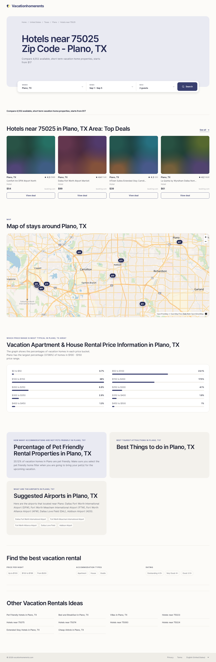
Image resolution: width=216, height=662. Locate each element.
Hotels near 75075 (16, 622)
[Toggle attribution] (206, 314)
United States (35, 22)
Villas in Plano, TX (118, 615)
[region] (108, 275)
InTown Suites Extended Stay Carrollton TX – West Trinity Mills (139, 180)
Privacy (170, 657)
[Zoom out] (206, 241)
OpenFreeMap (162, 314)
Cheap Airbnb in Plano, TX (71, 630)
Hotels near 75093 (119, 622)
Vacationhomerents (28, 6)
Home (24, 22)
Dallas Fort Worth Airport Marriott (73, 180)
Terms (179, 657)
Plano (54, 22)
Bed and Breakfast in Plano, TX (73, 615)
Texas (46, 22)
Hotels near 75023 (171, 615)
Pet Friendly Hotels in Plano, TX (22, 615)
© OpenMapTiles (175, 314)
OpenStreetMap (197, 314)
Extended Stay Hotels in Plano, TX (23, 630)
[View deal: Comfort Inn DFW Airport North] (31, 155)
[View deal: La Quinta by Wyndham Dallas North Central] (185, 155)
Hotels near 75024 (171, 622)
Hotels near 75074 (67, 622)
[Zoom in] (206, 237)
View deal (31, 195)
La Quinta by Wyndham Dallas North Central (182, 180)
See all (204, 130)
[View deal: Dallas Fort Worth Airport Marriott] (82, 155)
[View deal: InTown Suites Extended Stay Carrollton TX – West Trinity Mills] (133, 155)
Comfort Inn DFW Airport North (21, 180)
